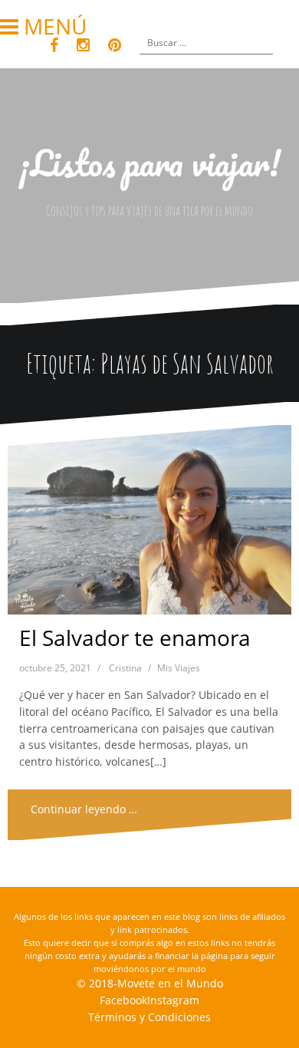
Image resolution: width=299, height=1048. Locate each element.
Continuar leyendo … (84, 809)
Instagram (173, 1000)
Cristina (125, 667)
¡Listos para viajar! (150, 162)
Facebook (123, 1000)
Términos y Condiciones (149, 1017)
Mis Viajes (178, 667)
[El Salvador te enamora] (149, 523)
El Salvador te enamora (135, 637)
